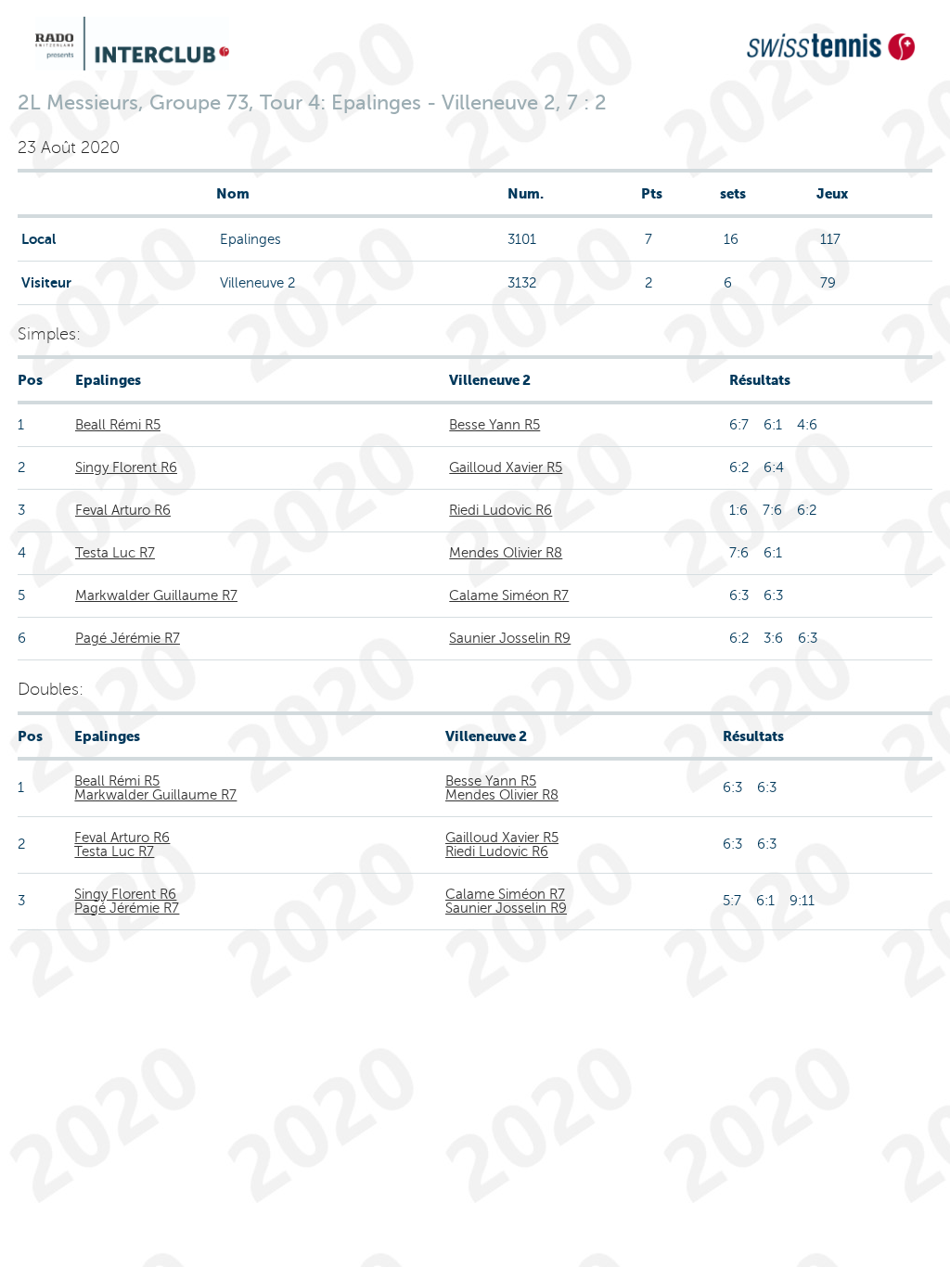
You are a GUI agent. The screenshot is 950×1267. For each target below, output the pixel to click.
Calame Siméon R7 (509, 595)
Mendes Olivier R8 (505, 552)
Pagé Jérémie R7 (127, 638)
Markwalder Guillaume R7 (156, 595)
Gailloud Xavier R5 (505, 467)
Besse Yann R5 (494, 424)
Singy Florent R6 (126, 467)
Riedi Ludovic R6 (500, 510)
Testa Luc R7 (115, 552)
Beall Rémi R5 (117, 424)
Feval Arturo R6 (123, 510)
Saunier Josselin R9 (510, 638)
